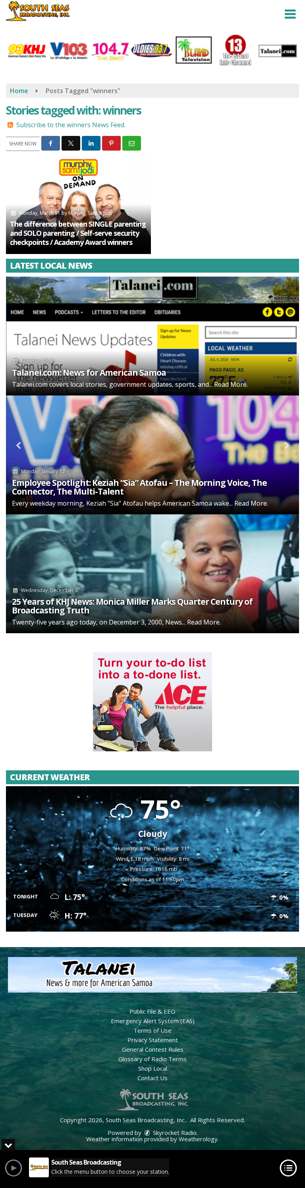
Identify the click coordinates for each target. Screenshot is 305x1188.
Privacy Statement (152, 1040)
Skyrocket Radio (174, 1132)
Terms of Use (152, 1030)
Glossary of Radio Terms (152, 1059)
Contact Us (152, 1078)
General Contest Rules (152, 1049)
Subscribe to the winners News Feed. (70, 124)
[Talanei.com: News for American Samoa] (152, 336)
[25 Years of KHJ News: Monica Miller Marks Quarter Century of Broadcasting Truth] (152, 573)
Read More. (231, 384)
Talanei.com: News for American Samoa (89, 372)
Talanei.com (30, 384)
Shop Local (152, 1068)
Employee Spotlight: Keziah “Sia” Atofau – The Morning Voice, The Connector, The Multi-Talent (139, 487)
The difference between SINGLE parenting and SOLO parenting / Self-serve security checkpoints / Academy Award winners (78, 233)
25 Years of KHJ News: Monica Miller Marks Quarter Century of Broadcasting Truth (132, 606)
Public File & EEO (152, 1011)
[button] (290, 14)
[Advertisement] (152, 701)
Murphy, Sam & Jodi (90, 213)
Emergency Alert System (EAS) (153, 1021)
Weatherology (198, 1139)
